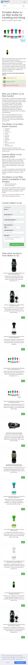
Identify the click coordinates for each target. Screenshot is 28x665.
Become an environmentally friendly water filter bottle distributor (14, 273)
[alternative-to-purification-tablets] (14, 425)
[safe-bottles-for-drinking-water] (14, 360)
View (23, 285)
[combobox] (6, 227)
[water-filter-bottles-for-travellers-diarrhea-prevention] (14, 553)
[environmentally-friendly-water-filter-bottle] (14, 265)
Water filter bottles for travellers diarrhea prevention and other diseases (14, 561)
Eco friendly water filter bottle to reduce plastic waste (14, 530)
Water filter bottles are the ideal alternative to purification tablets (14, 433)
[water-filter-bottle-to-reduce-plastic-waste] (14, 521)
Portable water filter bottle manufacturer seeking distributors (14, 337)
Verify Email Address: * (10, 220)
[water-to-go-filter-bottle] (14, 33)
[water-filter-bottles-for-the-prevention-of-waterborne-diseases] (14, 393)
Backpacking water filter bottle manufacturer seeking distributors (14, 465)
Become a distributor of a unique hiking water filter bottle (14, 305)
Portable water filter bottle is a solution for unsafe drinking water (14, 497)
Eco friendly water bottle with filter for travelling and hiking (14, 593)
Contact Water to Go (17, 244)
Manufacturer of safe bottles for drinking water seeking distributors (14, 369)
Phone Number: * (8, 225)
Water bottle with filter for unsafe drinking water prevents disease (14, 625)
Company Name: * (9, 230)
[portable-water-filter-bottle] (14, 328)
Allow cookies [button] (20, 662)
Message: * (7, 235)
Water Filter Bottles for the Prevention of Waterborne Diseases (14, 402)
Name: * (6, 209)
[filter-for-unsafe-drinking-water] (14, 616)
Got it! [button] (7, 662)
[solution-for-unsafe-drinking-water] (14, 488)
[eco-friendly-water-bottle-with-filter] (14, 585)
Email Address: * (8, 214)
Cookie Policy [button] (19, 659)
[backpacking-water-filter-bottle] (14, 456)
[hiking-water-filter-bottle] (14, 297)
